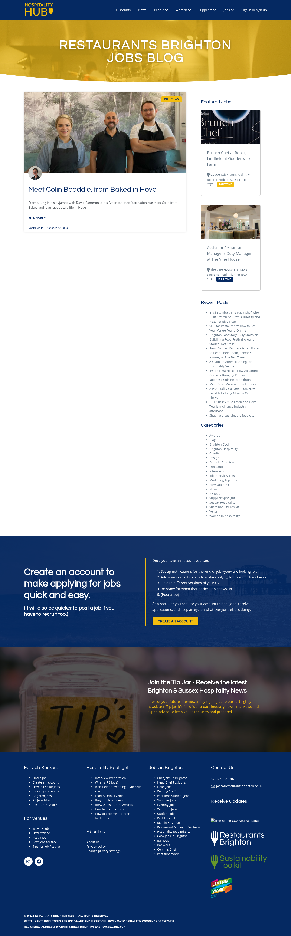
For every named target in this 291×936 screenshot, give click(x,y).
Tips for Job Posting (46, 846)
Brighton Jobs (42, 796)
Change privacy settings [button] (103, 851)
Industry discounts (46, 791)
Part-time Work (168, 854)
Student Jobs (166, 814)
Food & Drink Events (109, 796)
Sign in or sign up (254, 10)
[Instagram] (28, 861)
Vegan (213, 511)
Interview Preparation (110, 778)
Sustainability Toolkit (224, 507)
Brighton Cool (219, 444)
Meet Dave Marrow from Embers (232, 384)
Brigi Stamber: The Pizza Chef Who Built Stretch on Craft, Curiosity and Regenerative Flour (234, 317)
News (142, 10)
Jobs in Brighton (168, 823)
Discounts (123, 10)
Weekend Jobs (167, 809)
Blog (212, 440)
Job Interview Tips (222, 476)
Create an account (46, 782)
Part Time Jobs (167, 818)
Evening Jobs (166, 805)
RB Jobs (214, 494)
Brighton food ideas (109, 800)
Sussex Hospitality (222, 502)
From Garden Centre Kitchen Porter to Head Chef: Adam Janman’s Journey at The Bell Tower (234, 352)
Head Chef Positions (171, 782)
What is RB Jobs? (106, 782)
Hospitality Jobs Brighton (174, 832)
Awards (214, 435)
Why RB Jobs (41, 829)
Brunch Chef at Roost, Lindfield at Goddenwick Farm (228, 158)
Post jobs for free (45, 842)
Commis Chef (166, 849)
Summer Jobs (166, 800)
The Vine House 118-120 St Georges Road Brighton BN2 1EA (227, 274)
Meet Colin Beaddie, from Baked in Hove (92, 189)
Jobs (227, 10)
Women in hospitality (224, 516)
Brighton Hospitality (223, 449)
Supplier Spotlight (222, 498)
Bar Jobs (163, 840)
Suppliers (205, 10)
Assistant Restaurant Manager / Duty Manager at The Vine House (229, 253)
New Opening (219, 485)
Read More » (37, 217)
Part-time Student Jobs (173, 796)
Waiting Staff (166, 791)
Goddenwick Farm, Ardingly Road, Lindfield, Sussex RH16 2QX (228, 179)
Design (214, 458)
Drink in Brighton (221, 462)
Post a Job (39, 837)
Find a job (40, 778)
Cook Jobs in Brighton (172, 836)
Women (181, 10)
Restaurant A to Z (45, 805)
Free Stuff (216, 467)
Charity (214, 453)
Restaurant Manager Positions (178, 827)
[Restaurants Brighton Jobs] (37, 9)
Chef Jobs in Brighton (172, 778)
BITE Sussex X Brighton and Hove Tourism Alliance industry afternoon (232, 406)
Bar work (163, 845)
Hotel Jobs (164, 787)
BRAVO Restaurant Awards (114, 805)
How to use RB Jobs (46, 787)
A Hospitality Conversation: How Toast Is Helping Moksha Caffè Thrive (232, 393)
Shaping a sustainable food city (231, 415)
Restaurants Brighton (41, 921)
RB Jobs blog (41, 800)
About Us (92, 842)
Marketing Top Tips (223, 480)
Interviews (216, 471)
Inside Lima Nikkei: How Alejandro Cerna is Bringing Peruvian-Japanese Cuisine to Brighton (233, 375)
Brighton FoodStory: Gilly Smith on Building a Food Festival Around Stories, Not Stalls (233, 339)
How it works (42, 833)
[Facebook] (39, 861)
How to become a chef (111, 809)
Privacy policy (96, 846)
